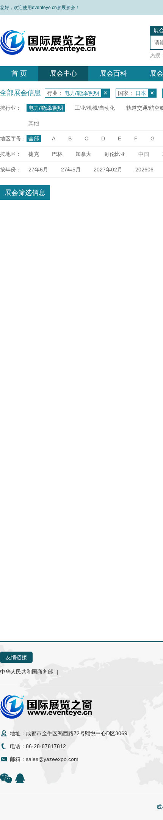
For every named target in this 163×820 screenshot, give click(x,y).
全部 (33, 138)
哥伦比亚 (114, 154)
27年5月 (71, 169)
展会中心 (63, 73)
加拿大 (83, 154)
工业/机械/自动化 (95, 108)
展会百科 (113, 73)
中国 (143, 154)
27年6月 (38, 169)
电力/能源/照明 (45, 108)
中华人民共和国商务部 (26, 672)
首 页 (19, 73)
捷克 (33, 154)
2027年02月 (108, 169)
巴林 (57, 154)
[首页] (48, 53)
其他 (33, 123)
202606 (144, 169)
